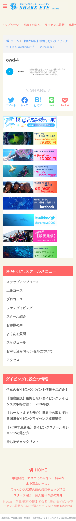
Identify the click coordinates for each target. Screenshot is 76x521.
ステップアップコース (22, 282)
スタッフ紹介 (23, 495)
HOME (40, 469)
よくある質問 (16, 334)
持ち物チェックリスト (22, 441)
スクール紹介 (16, 316)
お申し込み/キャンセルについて (29, 351)
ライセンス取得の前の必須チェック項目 (38, 489)
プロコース (14, 299)
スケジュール (16, 342)
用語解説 (18, 478)
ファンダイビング (19, 308)
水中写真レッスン (38, 483)
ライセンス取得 (55, 24)
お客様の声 (14, 325)
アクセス (12, 360)
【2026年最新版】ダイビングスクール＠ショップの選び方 (37, 430)
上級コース (14, 290)
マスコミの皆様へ (39, 478)
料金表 (59, 478)
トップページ (10, 24)
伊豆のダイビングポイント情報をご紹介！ (37, 389)
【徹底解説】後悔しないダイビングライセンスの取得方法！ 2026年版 (37, 401)
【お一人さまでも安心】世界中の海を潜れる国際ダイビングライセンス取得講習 (37, 415)
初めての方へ (31, 24)
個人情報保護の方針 (48, 495)
